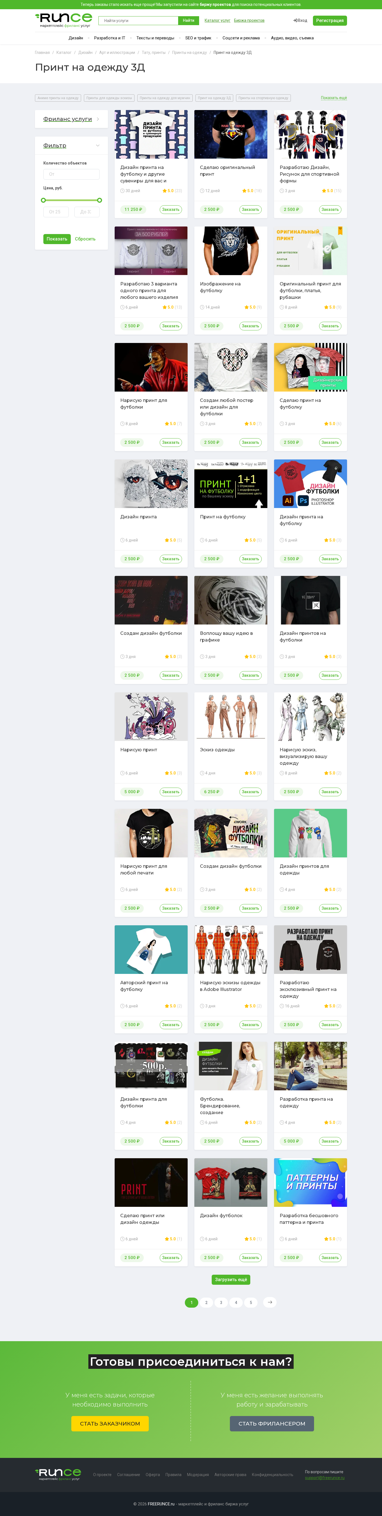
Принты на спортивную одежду (263, 98)
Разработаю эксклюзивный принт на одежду (308, 989)
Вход (302, 20)
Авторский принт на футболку (144, 986)
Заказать (171, 209)
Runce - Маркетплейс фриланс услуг (64, 20)
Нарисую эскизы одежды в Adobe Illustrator (230, 986)
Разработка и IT (109, 37)
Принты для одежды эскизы (109, 98)
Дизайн (76, 37)
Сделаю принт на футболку (300, 404)
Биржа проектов (249, 20)
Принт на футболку (223, 516)
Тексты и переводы (155, 37)
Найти (188, 20)
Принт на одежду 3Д (214, 98)
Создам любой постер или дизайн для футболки (226, 407)
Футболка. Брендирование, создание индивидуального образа (231, 1109)
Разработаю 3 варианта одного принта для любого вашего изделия (149, 290)
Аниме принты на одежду (58, 98)
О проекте (102, 1474)
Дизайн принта (138, 516)
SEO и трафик (198, 37)
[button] (71, 119)
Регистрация (330, 20)
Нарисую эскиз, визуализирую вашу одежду (303, 756)
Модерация (198, 1474)
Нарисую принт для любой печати (143, 870)
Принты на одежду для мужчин (165, 98)
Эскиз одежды (217, 749)
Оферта (153, 1474)
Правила (173, 1474)
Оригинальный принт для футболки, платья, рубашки (310, 290)
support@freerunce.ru (325, 1478)
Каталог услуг (217, 20)
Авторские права (230, 1474)
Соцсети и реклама (241, 37)
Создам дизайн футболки (151, 633)
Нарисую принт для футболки (143, 404)
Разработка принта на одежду (306, 1103)
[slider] (43, 200)
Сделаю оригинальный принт (227, 171)
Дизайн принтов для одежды (304, 870)
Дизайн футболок (221, 1215)
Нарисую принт (138, 749)
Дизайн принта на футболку (301, 520)
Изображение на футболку (220, 287)
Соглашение (128, 1474)
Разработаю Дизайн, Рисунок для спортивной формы (309, 174)
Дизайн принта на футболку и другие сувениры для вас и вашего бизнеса (143, 177)
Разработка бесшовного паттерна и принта (309, 1219)
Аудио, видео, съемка (292, 37)
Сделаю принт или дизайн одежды (142, 1219)
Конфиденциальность (272, 1474)
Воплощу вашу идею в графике (226, 637)
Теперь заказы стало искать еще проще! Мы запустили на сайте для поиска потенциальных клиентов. (191, 4)
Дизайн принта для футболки (143, 1103)
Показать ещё (334, 98)
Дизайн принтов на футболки (303, 637)
